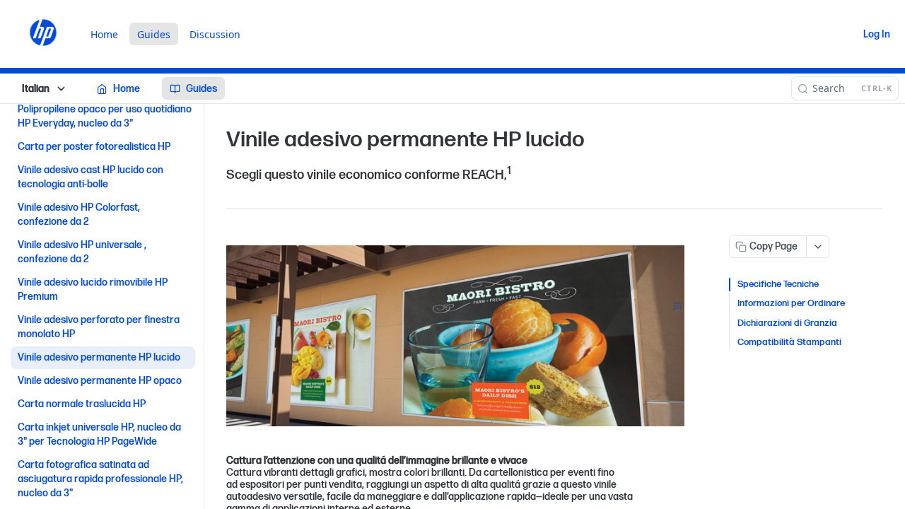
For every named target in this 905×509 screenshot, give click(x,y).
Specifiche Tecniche (778, 284)
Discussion (214, 34)
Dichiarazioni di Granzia (787, 323)
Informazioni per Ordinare (791, 303)
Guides (153, 34)
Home (104, 34)
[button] (455, 336)
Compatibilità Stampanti (789, 342)
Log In (876, 34)
